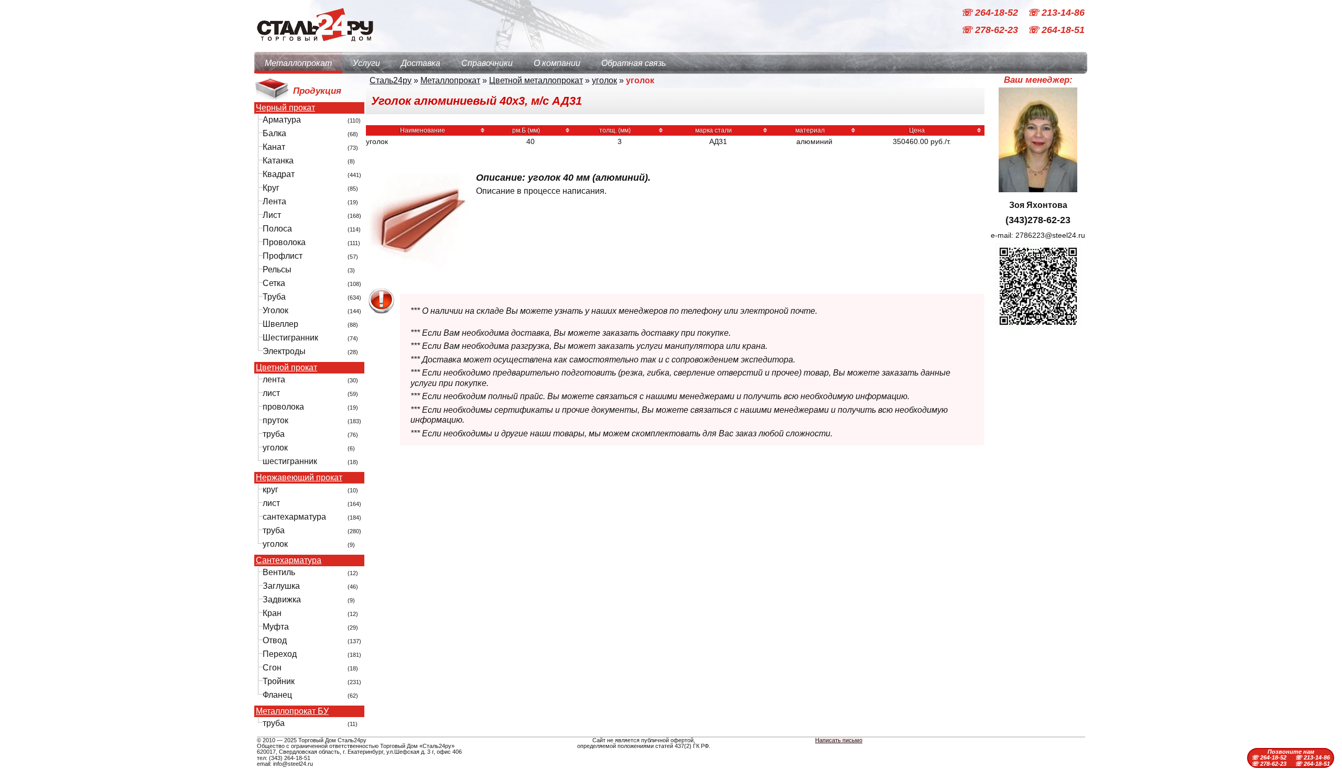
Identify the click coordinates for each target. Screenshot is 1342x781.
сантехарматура (294, 516)
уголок (275, 447)
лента (274, 379)
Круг (271, 187)
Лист (272, 215)
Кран (272, 613)
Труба (274, 296)
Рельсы (277, 269)
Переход (280, 654)
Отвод (275, 640)
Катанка (278, 160)
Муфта (276, 626)
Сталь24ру (391, 80)
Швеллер (280, 324)
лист (271, 393)
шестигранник (290, 461)
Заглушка (281, 585)
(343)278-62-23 (1037, 220)
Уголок (275, 310)
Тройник (279, 681)
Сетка (274, 283)
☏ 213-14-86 (1056, 12)
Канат (274, 146)
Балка (274, 133)
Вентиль (279, 572)
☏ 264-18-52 (991, 12)
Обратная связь (633, 63)
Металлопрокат (298, 63)
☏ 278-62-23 (991, 30)
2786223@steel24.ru (1050, 235)
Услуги (366, 63)
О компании (557, 63)
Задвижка (282, 599)
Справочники (487, 63)
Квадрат (279, 174)
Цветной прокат (286, 368)
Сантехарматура (288, 560)
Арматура (282, 119)
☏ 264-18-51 (1056, 30)
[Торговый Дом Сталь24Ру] (314, 46)
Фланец (277, 694)
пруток (275, 420)
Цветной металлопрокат (536, 80)
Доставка (420, 63)
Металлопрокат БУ (292, 711)
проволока (283, 406)
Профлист (282, 255)
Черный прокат (285, 108)
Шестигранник (290, 337)
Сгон (272, 667)
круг (270, 489)
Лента (274, 201)
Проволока (284, 242)
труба (274, 434)
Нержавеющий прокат (299, 478)
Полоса (277, 228)
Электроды (284, 351)
